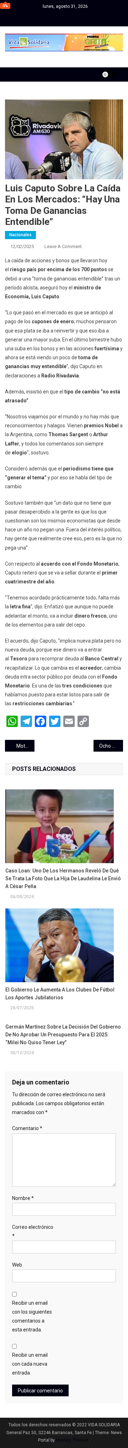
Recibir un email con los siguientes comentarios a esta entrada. (32, 1316)
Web (17, 1265)
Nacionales (20, 234)
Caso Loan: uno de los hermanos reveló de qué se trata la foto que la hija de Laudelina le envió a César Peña (63, 878)
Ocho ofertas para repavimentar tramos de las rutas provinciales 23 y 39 (111, 746)
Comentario (27, 1128)
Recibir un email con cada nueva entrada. (30, 1364)
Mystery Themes (72, 1440)
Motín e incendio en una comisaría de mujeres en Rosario (25, 746)
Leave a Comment (63, 246)
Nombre (23, 1198)
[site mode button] (109, 74)
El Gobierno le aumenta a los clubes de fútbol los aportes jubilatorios (59, 993)
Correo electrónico (32, 1231)
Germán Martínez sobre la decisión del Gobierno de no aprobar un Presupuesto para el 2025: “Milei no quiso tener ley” (63, 1034)
